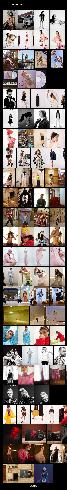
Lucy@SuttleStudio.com (33, 486)
